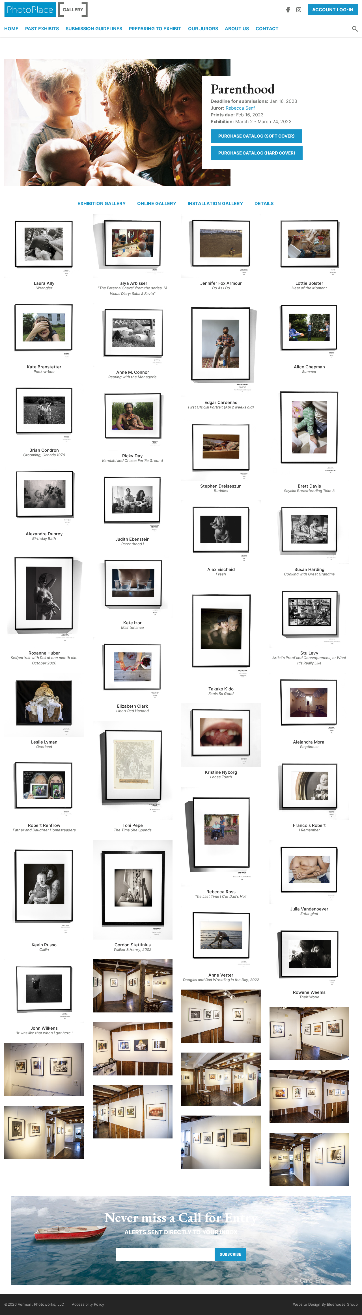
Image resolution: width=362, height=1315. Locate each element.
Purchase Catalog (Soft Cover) (256, 136)
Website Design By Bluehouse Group (325, 1304)
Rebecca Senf (240, 108)
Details (264, 203)
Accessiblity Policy (88, 1304)
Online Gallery (156, 203)
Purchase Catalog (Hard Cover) (256, 153)
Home (11, 28)
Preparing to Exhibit (155, 28)
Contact (267, 28)
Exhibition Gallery (101, 203)
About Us (237, 28)
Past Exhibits (42, 28)
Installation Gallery (215, 203)
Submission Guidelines (94, 28)
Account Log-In (332, 9)
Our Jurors (203, 28)
